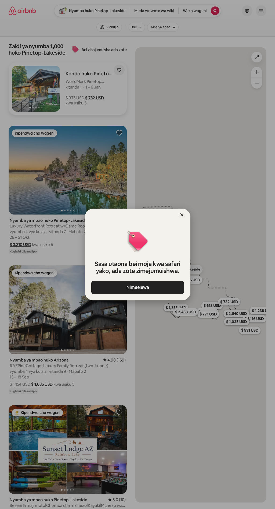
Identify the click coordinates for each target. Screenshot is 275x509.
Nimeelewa (137, 287)
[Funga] (182, 215)
